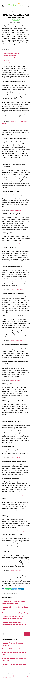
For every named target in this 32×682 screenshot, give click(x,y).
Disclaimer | (11, 676)
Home (3, 11)
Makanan (7, 11)
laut (4, 593)
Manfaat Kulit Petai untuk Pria (12, 649)
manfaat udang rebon (16, 340)
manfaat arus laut (9, 60)
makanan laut (9, 593)
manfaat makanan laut (16, 161)
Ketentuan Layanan (7, 677)
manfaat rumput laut (10, 55)
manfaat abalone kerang (17, 531)
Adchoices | (5, 676)
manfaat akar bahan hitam (17, 244)
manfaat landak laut (10, 63)
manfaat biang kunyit (16, 418)
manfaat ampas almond (17, 289)
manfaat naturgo (15, 457)
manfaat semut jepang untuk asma (20, 495)
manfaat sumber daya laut (11, 58)
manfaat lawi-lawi (15, 570)
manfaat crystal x (15, 380)
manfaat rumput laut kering (12, 53)
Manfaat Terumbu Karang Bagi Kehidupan (16, 613)
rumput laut (14, 593)
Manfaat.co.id (9, 673)
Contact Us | (17, 676)
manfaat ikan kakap (16, 210)
